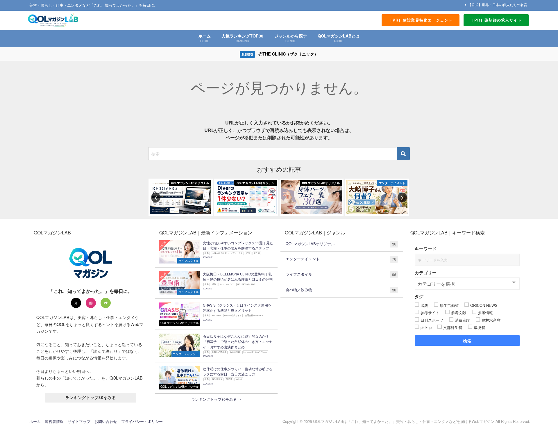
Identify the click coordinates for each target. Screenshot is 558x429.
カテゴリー (426, 272)
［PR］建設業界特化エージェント (420, 20)
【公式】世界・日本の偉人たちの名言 (497, 4)
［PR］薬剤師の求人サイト (496, 20)
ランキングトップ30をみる (90, 397)
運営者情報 (54, 421)
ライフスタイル (341, 274)
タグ (419, 296)
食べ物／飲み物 (341, 290)
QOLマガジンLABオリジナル (341, 244)
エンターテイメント (341, 259)
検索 (467, 340)
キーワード (426, 248)
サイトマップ (79, 421)
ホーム (35, 421)
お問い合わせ (105, 421)
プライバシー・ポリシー (142, 421)
